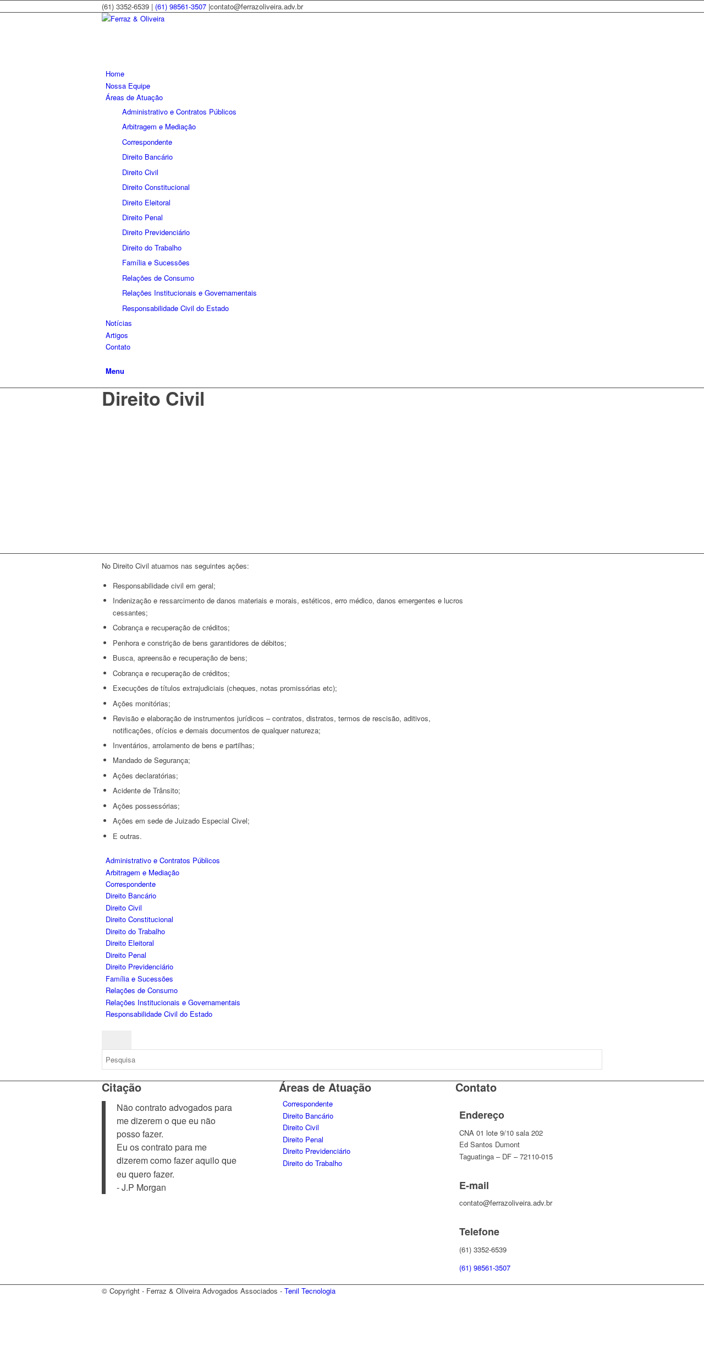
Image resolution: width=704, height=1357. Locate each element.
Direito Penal (126, 955)
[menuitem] (354, 73)
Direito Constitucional (139, 919)
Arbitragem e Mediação (142, 872)
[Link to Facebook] (108, 1303)
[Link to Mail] (108, 1327)
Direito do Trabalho (135, 931)
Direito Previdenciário (139, 966)
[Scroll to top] (3, 1350)
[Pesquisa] (108, 358)
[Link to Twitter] (108, 1315)
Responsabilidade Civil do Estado (159, 1014)
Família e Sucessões (139, 978)
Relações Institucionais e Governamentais (173, 1002)
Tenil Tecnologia (310, 1290)
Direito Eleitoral (130, 943)
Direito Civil (124, 907)
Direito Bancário (131, 895)
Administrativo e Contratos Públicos (163, 860)
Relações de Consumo (142, 990)
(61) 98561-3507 (180, 6)
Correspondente (131, 884)
